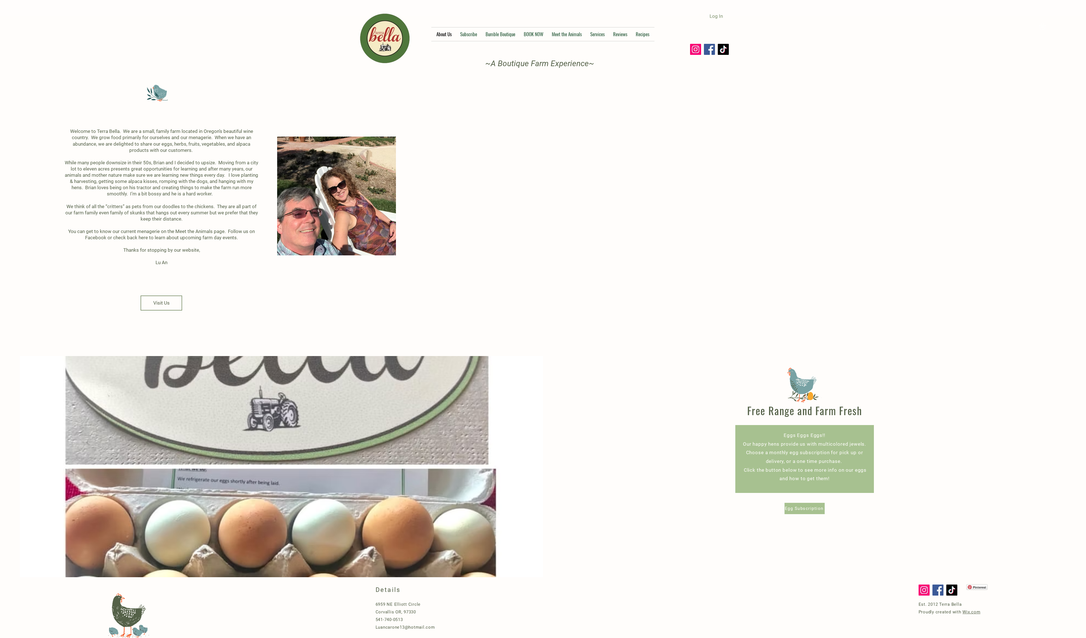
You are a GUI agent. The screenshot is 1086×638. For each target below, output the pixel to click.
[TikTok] (723, 49)
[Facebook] (709, 49)
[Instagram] (695, 49)
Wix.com (971, 612)
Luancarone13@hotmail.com (405, 627)
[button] (1046, 25)
